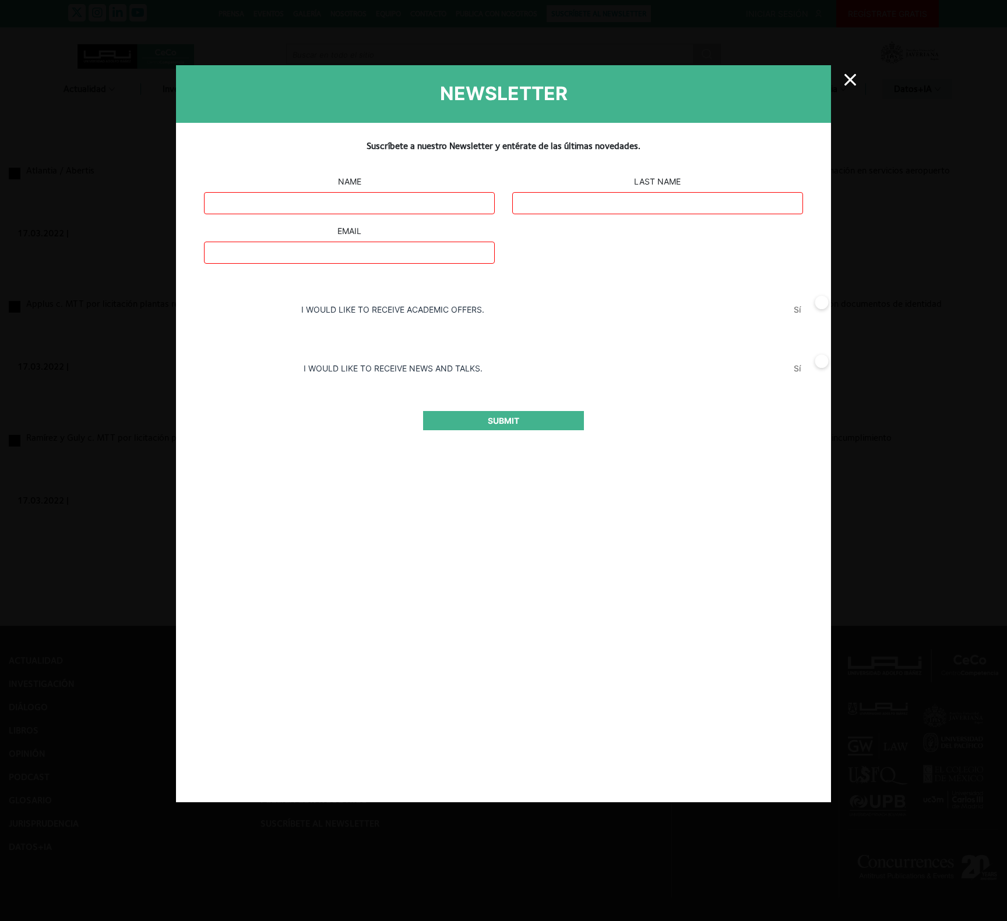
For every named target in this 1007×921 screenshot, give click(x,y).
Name (349, 181)
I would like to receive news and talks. (393, 368)
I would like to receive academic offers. (392, 309)
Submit (503, 421)
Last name (657, 181)
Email (349, 231)
